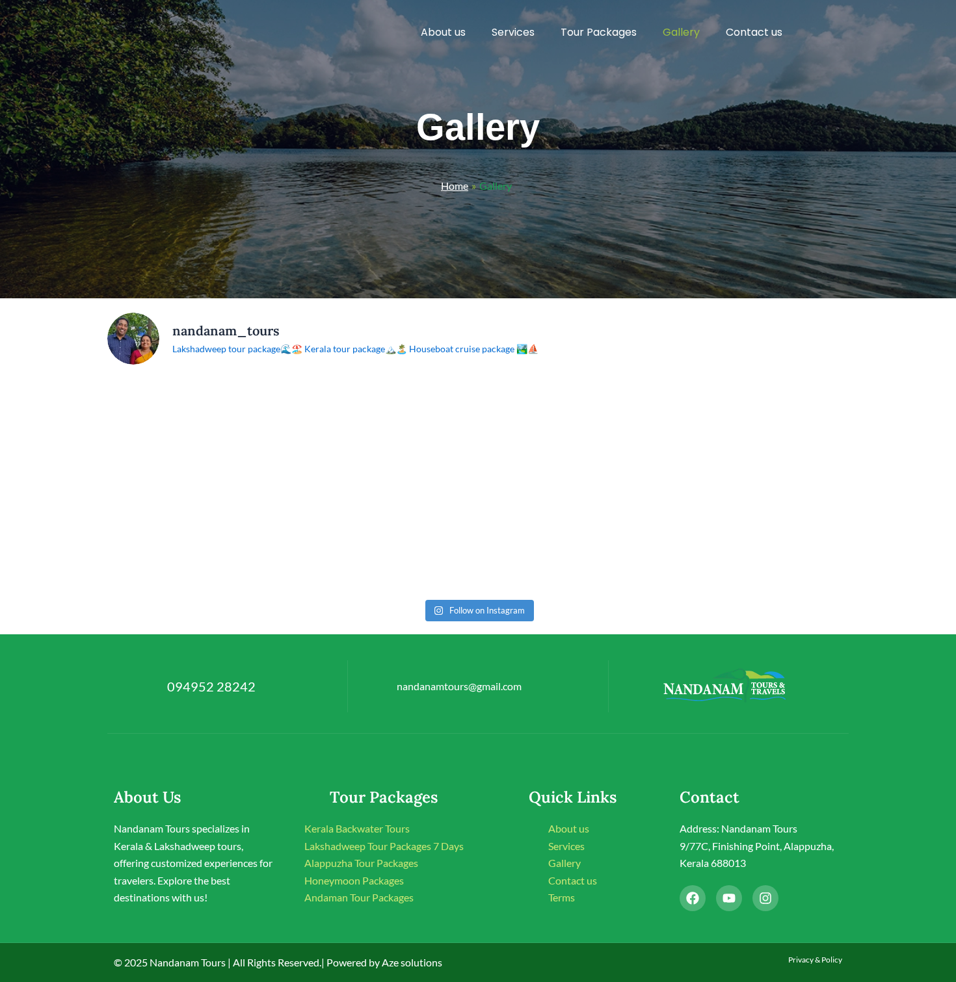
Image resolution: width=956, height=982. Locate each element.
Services (513, 32)
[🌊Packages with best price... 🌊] (197, 537)
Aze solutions (411, 962)
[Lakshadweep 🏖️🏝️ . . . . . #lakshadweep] (759, 430)
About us (443, 32)
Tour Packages (599, 32)
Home (454, 185)
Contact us (754, 32)
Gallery (681, 32)
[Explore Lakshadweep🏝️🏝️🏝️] (197, 430)
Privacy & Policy (815, 959)
